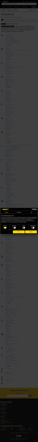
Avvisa (19, 231)
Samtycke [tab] (6, 212)
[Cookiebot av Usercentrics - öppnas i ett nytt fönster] (32, 209)
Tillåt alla (31, 231)
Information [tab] (19, 212)
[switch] (14, 228)
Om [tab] (31, 212)
